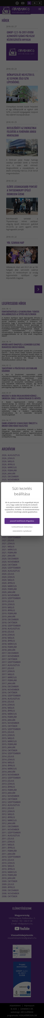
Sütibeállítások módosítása (22, 527)
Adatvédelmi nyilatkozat (22, 531)
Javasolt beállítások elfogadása (22, 521)
